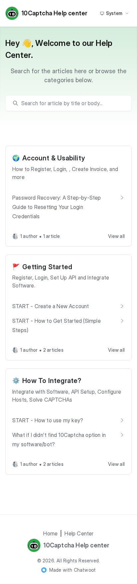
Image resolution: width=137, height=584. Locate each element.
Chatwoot (85, 570)
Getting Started (47, 267)
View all (116, 236)
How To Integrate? (51, 381)
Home (50, 533)
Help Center (79, 533)
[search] (72, 103)
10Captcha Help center (54, 13)
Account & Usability (53, 158)
